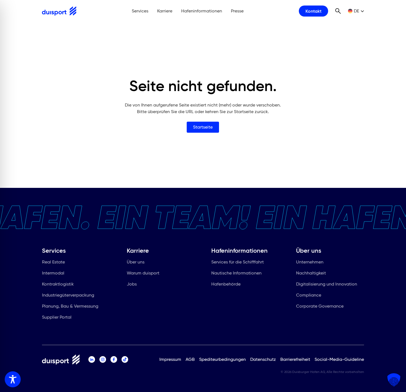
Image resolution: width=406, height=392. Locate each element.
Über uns (135, 262)
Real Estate (53, 262)
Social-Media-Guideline (339, 359)
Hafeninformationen (201, 11)
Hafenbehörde (226, 284)
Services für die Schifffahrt (237, 262)
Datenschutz (263, 359)
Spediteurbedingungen (222, 359)
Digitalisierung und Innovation (326, 284)
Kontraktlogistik (58, 284)
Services (140, 11)
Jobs (132, 284)
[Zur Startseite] (59, 11)
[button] (394, 380)
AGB (190, 359)
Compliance (308, 295)
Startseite (203, 127)
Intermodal (53, 273)
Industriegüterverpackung (68, 295)
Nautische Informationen (236, 273)
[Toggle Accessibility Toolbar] (12, 379)
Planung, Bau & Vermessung (70, 306)
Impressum (170, 359)
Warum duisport (143, 273)
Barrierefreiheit (295, 359)
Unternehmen (309, 262)
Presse (237, 11)
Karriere (164, 11)
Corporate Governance (320, 306)
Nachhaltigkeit (311, 273)
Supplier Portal (57, 317)
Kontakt (313, 11)
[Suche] (338, 11)
